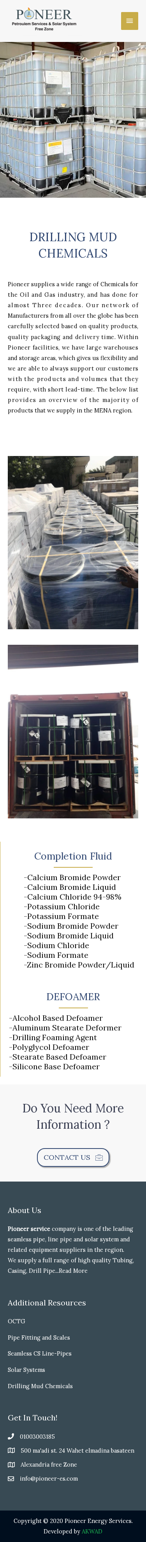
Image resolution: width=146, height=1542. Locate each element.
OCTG (16, 1321)
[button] (73, 1157)
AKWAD (92, 1531)
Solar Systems (26, 1369)
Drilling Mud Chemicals (40, 1386)
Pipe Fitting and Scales (39, 1337)
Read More (73, 1270)
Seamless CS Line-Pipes (40, 1353)
